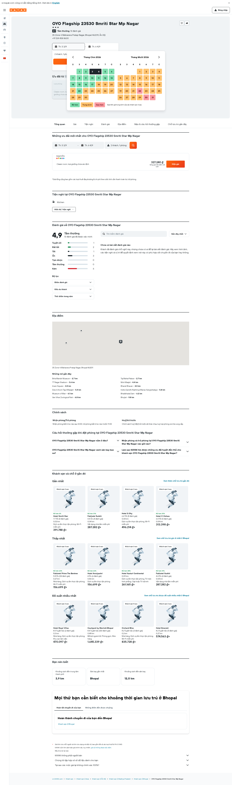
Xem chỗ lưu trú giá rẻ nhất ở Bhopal (173, 538)
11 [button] (98, 78)
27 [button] (111, 91)
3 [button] (92, 71)
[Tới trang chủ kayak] (18, 10)
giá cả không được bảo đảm (101, 748)
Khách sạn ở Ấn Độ (99, 779)
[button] (229, 3)
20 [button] (111, 84)
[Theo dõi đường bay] (4, 43)
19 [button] (105, 84)
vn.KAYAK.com (57, 779)
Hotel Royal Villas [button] (61, 628)
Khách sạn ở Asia (83, 779)
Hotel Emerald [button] (162, 628)
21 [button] (73, 91)
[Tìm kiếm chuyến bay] (4, 18)
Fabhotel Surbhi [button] (95, 516)
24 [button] (92, 91)
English (56, 2)
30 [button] (85, 97)
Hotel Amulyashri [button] (95, 573)
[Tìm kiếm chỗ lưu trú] (4, 24)
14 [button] (73, 84)
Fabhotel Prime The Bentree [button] (65, 573)
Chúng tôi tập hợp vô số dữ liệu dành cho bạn (76, 760)
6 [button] (111, 71)
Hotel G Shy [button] (127, 513)
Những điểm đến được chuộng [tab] (99, 707)
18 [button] (99, 84)
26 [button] (105, 91)
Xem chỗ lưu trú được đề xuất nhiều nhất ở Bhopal (166, 595)
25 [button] (98, 91)
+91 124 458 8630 (60, 38)
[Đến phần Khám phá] (4, 37)
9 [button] (85, 78)
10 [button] (92, 78)
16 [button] (86, 84)
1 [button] (79, 71)
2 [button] (85, 71)
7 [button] (72, 78)
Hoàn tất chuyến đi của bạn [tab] (69, 707)
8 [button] (79, 78)
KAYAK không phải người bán (68, 755)
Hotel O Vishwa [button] (163, 516)
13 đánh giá (75, 31)
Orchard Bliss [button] (128, 628)
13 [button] (112, 78)
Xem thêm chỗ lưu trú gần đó (176, 481)
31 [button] (153, 97)
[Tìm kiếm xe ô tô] (4, 29)
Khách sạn (69, 779)
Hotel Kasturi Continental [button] (133, 573)
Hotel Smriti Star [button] (60, 516)
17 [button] (92, 84)
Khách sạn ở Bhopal (66, 724)
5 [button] (105, 71)
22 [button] (79, 91)
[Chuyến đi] (4, 50)
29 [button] (79, 97)
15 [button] (79, 84)
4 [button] (98, 71)
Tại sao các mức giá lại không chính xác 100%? (77, 765)
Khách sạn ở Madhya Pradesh (120, 779)
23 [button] (86, 91)
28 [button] (73, 97)
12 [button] (105, 78)
